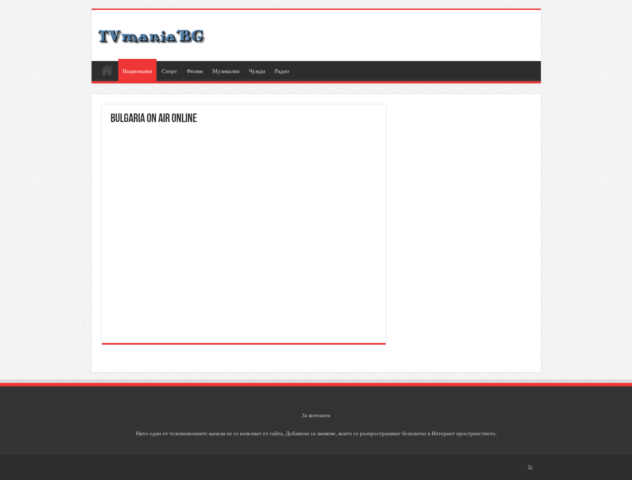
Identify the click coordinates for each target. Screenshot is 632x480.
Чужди (257, 71)
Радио (282, 71)
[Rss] (530, 467)
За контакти (316, 415)
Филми (195, 71)
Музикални (225, 71)
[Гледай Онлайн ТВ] (152, 35)
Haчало (107, 70)
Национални (137, 71)
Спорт (169, 71)
